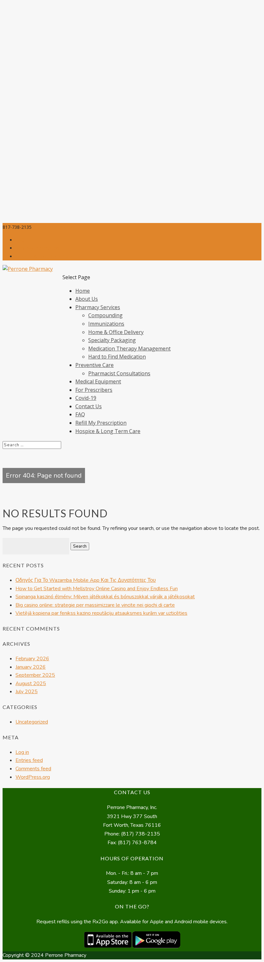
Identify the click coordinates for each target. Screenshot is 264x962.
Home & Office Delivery (116, 332)
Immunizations (106, 323)
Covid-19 (85, 397)
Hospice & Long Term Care (43, 256)
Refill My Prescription (37, 248)
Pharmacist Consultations (119, 373)
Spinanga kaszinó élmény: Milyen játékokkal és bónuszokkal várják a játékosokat (105, 596)
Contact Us (88, 406)
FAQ (19, 240)
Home (82, 290)
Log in (22, 752)
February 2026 (32, 658)
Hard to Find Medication (117, 356)
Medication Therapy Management (129, 348)
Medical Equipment (98, 381)
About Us (86, 298)
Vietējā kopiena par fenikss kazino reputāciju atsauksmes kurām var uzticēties (101, 613)
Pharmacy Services (97, 307)
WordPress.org (32, 777)
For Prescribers (93, 389)
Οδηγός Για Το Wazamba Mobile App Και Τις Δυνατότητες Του (85, 580)
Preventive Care (94, 365)
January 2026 (30, 667)
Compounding (105, 315)
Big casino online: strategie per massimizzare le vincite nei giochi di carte (95, 605)
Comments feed (33, 768)
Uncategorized (31, 721)
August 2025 (30, 683)
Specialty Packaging (112, 340)
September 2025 (35, 675)
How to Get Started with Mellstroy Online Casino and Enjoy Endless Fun (96, 588)
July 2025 (26, 691)
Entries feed (29, 760)
